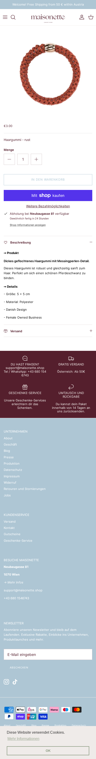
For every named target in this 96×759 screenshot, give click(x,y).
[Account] (80, 17)
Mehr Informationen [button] (23, 739)
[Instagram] (6, 681)
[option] (48, 73)
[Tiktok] (15, 681)
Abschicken (19, 667)
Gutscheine (12, 534)
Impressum (12, 476)
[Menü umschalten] (5, 17)
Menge (9, 150)
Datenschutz (13, 470)
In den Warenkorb (48, 179)
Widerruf (10, 482)
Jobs (7, 495)
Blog (7, 451)
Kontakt (9, 528)
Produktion (12, 463)
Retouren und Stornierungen (25, 489)
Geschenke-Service (18, 540)
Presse (9, 457)
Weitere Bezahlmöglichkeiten (48, 206)
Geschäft (10, 444)
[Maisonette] (48, 17)
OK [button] (48, 750)
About (8, 438)
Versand (10, 521)
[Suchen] (15, 17)
